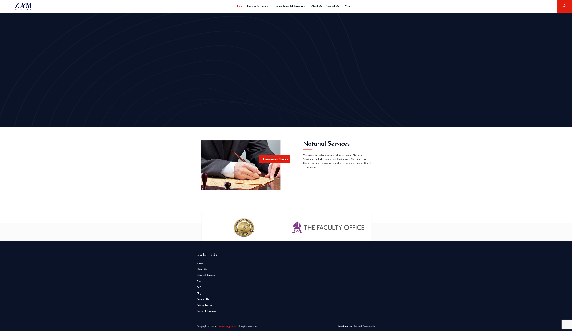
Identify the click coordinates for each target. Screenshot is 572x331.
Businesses (343, 159)
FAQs (346, 6)
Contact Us (332, 6)
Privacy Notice (204, 305)
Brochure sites (345, 326)
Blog (199, 293)
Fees (199, 281)
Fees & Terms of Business (289, 6)
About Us (316, 6)
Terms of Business (206, 311)
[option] (251, 227)
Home (239, 6)
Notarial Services (256, 6)
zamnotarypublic (226, 326)
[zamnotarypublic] (23, 6)
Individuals (324, 159)
